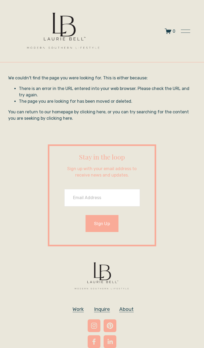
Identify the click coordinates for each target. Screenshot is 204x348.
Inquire (102, 309)
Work (78, 309)
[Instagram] (94, 325)
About (126, 309)
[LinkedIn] (110, 341)
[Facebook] (94, 341)
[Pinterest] (110, 325)
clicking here (92, 111)
